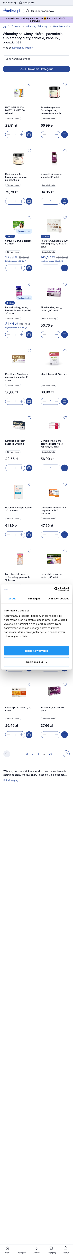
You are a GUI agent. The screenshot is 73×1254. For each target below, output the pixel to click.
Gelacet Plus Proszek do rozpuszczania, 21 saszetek (53, 510)
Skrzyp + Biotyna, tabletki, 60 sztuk (18, 242)
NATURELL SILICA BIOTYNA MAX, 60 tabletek (15, 110)
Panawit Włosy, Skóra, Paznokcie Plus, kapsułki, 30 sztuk (18, 310)
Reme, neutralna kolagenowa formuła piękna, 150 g (15, 177)
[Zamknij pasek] (69, 19)
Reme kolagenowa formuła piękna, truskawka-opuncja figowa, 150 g (51, 110)
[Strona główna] (4, 26)
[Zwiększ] (21, 134)
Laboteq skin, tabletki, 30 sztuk (18, 709)
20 (50, 753)
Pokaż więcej (10, 780)
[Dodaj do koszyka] (29, 134)
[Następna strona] (66, 753)
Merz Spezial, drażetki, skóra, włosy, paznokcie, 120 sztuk (18, 577)
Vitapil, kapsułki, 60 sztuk (54, 374)
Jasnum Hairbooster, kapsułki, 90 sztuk (51, 175)
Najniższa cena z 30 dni (14, 261)
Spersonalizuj (34, 661)
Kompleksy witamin (22, 47)
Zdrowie (16, 26)
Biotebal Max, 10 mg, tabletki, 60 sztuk (51, 309)
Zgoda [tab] (12, 598)
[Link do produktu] (18, 109)
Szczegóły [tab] (34, 598)
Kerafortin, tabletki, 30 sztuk (52, 709)
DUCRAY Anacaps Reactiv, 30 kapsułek (18, 509)
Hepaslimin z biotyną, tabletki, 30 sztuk (52, 575)
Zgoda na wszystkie (36, 650)
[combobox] (46, 11)
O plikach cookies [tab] (58, 598)
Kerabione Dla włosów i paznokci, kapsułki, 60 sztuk (17, 377)
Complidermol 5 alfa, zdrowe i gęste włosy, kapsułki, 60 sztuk (52, 443)
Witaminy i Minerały (37, 26)
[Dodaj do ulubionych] (29, 84)
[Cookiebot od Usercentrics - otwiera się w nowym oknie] (54, 589)
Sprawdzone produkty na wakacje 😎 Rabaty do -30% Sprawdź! (35, 19)
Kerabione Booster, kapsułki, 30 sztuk (15, 442)
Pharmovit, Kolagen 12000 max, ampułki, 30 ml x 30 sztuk (54, 243)
